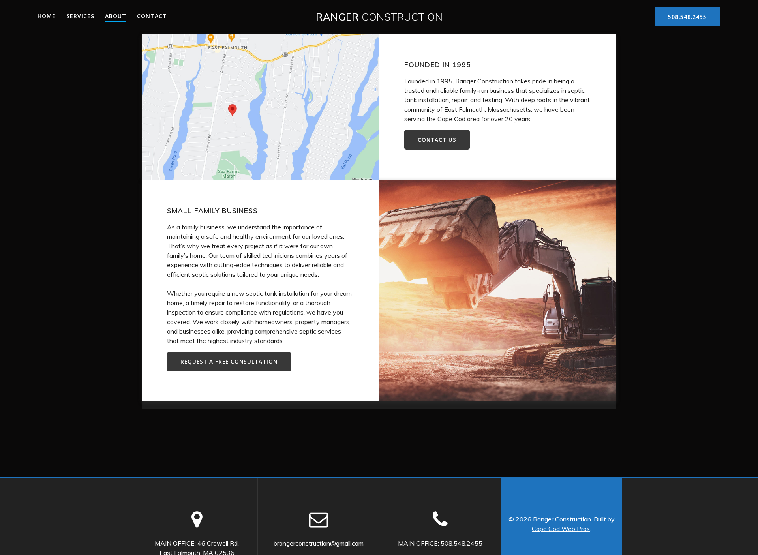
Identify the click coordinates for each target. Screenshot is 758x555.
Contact (152, 16)
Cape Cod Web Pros (561, 528)
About (115, 16)
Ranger (379, 17)
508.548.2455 (687, 17)
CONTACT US (437, 139)
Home (47, 16)
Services (80, 16)
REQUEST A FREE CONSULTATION (229, 361)
